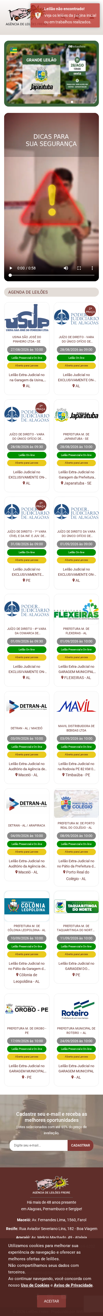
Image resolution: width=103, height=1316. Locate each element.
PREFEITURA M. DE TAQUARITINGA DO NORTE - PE (76, 928)
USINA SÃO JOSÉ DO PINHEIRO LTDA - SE (26, 339)
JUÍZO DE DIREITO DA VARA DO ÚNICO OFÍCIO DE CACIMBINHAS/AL (76, 534)
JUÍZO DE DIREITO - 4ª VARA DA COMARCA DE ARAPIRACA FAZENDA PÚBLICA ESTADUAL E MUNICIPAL (26, 631)
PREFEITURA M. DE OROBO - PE (26, 1030)
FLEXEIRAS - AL (77, 677)
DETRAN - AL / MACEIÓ (27, 728)
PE (27, 580)
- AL (77, 1077)
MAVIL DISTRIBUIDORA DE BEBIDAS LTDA (76, 728)
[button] (67, 102)
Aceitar (51, 1301)
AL (27, 386)
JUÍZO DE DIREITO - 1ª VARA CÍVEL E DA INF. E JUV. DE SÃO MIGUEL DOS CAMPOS (26, 534)
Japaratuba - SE (77, 483)
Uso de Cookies (35, 1285)
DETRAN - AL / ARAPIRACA (26, 825)
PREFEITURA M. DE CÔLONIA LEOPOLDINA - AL (27, 928)
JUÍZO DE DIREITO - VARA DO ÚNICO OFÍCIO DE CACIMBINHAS (76, 339)
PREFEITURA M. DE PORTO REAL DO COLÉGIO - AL (76, 825)
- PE (28, 1077)
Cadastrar (80, 1145)
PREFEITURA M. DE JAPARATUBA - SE (76, 436)
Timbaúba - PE (77, 775)
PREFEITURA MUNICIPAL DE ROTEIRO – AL (76, 1030)
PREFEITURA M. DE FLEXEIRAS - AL (76, 631)
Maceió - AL (28, 775)
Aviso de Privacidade (73, 1285)
